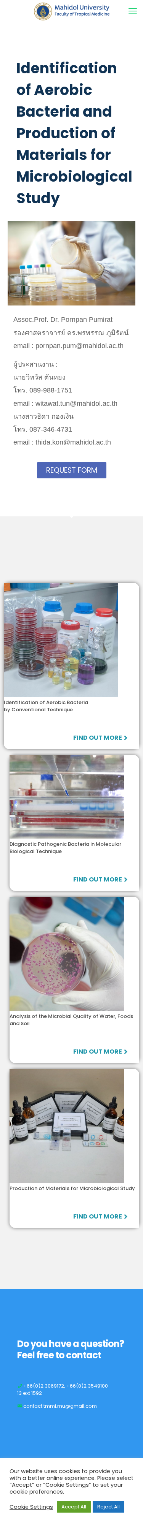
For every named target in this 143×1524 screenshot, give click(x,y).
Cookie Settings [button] (31, 1506)
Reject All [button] (108, 1506)
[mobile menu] (132, 11)
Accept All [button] (73, 1506)
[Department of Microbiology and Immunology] (71, 11)
